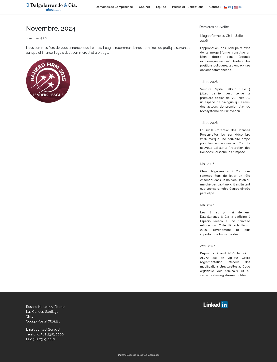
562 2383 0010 (44, 339)
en (240, 7)
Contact (215, 7)
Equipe (161, 7)
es (230, 7)
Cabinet (144, 7)
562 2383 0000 (52, 334)
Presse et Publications (187, 7)
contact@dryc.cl (48, 329)
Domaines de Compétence (114, 7)
